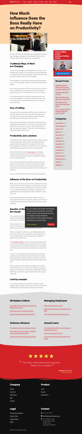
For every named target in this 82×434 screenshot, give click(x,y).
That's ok (51, 224)
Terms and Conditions (16, 413)
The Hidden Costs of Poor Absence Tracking (23, 328)
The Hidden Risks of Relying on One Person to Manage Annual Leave (62, 87)
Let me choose (32, 224)
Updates (57, 162)
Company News (60, 126)
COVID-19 (58, 129)
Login (70, 2)
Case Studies (59, 123)
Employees (58, 135)
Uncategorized (59, 159)
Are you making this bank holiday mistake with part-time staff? (62, 111)
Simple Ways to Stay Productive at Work (21, 311)
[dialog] (41, 217)
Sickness (58, 153)
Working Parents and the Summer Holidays (22, 314)
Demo (46, 2)
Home (24, 2)
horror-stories (31, 152)
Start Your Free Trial (63, 73)
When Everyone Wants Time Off (53, 305)
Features (30, 2)
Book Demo (13, 395)
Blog (50, 2)
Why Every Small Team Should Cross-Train (56, 314)
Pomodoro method (18, 242)
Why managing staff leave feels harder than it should (62, 104)
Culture (57, 132)
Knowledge (58, 144)
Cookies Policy (14, 419)
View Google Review (67, 372)
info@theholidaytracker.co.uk (51, 416)
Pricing (35, 2)
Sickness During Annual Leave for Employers (23, 336)
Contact (55, 2)
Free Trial (41, 2)
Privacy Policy (14, 416)
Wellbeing (58, 165)
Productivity (59, 147)
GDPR (11, 422)
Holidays (58, 138)
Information (58, 141)
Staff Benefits (59, 156)
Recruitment (59, 150)
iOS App (43, 392)
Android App (44, 395)
